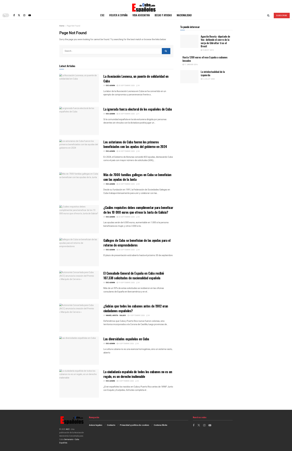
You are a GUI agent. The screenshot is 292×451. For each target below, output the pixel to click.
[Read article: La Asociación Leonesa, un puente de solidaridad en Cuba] (79, 88)
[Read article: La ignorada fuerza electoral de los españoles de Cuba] (79, 121)
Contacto (111, 425)
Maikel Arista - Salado (116, 315)
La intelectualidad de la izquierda (213, 73)
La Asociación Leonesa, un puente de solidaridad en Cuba (136, 78)
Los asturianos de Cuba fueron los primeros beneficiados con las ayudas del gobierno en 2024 (135, 144)
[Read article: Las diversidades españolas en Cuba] (79, 351)
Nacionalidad (184, 15)
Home (61, 25)
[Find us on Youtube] (29, 15)
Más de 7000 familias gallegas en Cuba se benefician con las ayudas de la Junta (137, 177)
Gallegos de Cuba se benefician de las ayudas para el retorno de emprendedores (136, 242)
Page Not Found (73, 25)
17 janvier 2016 (191, 64)
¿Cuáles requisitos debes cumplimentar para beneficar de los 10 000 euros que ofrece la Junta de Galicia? (138, 210)
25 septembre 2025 (126, 85)
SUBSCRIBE (281, 15)
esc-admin (110, 85)
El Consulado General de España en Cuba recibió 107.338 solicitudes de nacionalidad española (133, 275)
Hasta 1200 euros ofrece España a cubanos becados (205, 58)
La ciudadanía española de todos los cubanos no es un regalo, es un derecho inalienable (137, 374)
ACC (68, 429)
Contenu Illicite (160, 425)
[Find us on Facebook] (14, 15)
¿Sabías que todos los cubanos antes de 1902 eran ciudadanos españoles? (135, 308)
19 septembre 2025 (126, 282)
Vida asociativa (141, 15)
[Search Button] (268, 15)
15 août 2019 (208, 50)
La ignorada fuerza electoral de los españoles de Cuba (137, 109)
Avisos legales (95, 425)
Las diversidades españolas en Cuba (126, 338)
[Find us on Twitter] (19, 15)
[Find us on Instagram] (24, 15)
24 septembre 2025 (126, 151)
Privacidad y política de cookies (134, 425)
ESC (102, 15)
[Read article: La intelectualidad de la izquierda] (189, 76)
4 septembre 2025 (137, 315)
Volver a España (118, 15)
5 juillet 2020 (208, 79)
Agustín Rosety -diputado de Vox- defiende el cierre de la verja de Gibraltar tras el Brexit (215, 41)
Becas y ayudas (163, 15)
